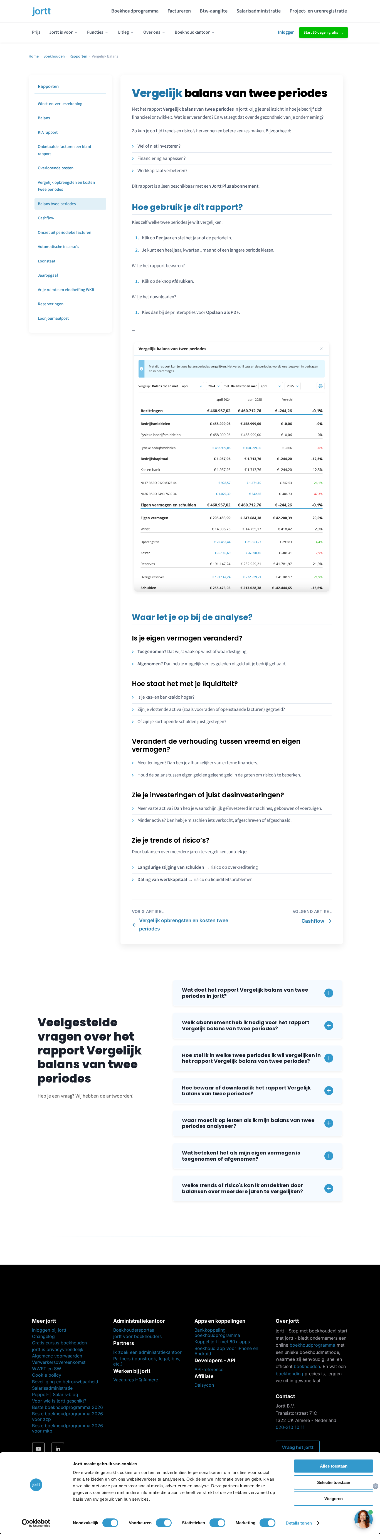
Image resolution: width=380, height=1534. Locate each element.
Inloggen (286, 32)
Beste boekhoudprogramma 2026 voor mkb (67, 1428)
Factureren (179, 11)
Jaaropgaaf (48, 275)
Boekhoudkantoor (192, 32)
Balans (44, 118)
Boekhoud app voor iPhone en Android (226, 1351)
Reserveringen (50, 304)
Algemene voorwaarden (57, 1356)
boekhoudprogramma (312, 1345)
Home (34, 56)
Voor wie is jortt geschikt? (59, 1401)
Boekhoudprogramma (135, 11)
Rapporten (78, 56)
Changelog (43, 1336)
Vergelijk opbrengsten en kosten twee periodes (66, 186)
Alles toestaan (333, 1466)
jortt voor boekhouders (137, 1336)
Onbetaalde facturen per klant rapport (64, 150)
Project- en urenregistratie (318, 11)
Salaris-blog (65, 1394)
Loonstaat (46, 261)
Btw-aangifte (214, 11)
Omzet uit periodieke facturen (64, 232)
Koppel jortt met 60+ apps (222, 1341)
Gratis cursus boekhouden (59, 1343)
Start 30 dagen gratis (320, 32)
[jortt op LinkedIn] (57, 1449)
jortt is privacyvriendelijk (57, 1349)
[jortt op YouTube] (38, 1449)
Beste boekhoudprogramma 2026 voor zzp (67, 1416)
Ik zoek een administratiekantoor (147, 1352)
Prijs (36, 32)
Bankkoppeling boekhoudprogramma (217, 1332)
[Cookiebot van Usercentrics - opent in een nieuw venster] (36, 1523)
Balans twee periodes (57, 204)
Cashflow (46, 218)
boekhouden (307, 1366)
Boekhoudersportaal (134, 1330)
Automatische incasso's (58, 247)
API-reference (208, 1369)
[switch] (164, 1522)
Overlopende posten (55, 168)
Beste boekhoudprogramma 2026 (67, 1407)
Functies (95, 32)
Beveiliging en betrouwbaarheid (65, 1381)
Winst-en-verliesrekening (60, 104)
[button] (257, 993)
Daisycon (204, 1385)
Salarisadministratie (258, 11)
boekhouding (289, 1373)
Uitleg (123, 32)
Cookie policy (46, 1375)
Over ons (151, 32)
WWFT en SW (46, 1368)
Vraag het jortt (298, 1447)
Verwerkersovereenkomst (58, 1362)
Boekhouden (54, 56)
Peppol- (40, 1394)
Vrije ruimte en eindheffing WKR (66, 290)
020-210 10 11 (290, 1427)
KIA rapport (48, 132)
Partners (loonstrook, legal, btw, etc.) (147, 1361)
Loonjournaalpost (53, 318)
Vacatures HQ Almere (135, 1379)
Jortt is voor (61, 32)
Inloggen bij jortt (49, 1330)
